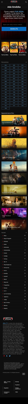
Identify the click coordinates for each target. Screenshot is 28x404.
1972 (6, 105)
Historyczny (6, 267)
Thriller (5, 299)
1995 (6, 92)
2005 (6, 84)
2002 (6, 86)
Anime (5, 244)
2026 (6, 65)
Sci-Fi (5, 290)
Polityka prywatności (18, 388)
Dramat (5, 253)
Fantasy (5, 258)
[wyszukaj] (26, 2)
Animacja (6, 241)
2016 (14, 73)
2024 (22, 65)
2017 (6, 73)
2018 (22, 70)
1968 (6, 108)
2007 (14, 81)
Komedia (6, 273)
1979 (6, 102)
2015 (22, 73)
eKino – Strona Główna (7, 382)
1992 (6, 94)
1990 (14, 94)
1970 (22, 105)
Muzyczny (6, 282)
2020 (6, 70)
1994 (14, 92)
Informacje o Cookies (7, 392)
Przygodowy (6, 285)
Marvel (5, 279)
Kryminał (5, 276)
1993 (22, 92)
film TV (5, 261)
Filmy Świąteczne (7, 264)
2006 (22, 81)
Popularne (17, 384)
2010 (14, 78)
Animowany (6, 247)
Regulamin (6, 388)
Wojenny (5, 308)
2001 (14, 86)
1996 (22, 89)
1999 (6, 89)
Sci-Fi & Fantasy (7, 293)
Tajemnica (6, 296)
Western (5, 305)
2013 (14, 76)
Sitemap (17, 381)
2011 (6, 78)
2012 (22, 76)
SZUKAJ (13, 29)
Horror (5, 270)
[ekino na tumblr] (7, 356)
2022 (14, 67)
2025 (14, 65)
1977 (14, 102)
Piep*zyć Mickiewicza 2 (15, 54)
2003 (22, 84)
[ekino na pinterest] (4, 356)
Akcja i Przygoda (7, 238)
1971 (14, 105)
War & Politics (7, 302)
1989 (22, 94)
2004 (14, 84)
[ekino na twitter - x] (9, 356)
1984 (22, 97)
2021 (22, 67)
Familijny (5, 256)
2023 (6, 67)
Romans (5, 288)
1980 (22, 100)
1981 (14, 100)
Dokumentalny (7, 250)
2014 (6, 76)
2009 (22, 78)
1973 (22, 102)
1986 (6, 97)
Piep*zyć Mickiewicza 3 (6, 54)
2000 (22, 86)
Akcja (5, 235)
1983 (6, 100)
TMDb (16, 392)
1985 (14, 97)
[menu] (2, 2)
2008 (6, 81)
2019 (14, 70)
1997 (14, 89)
